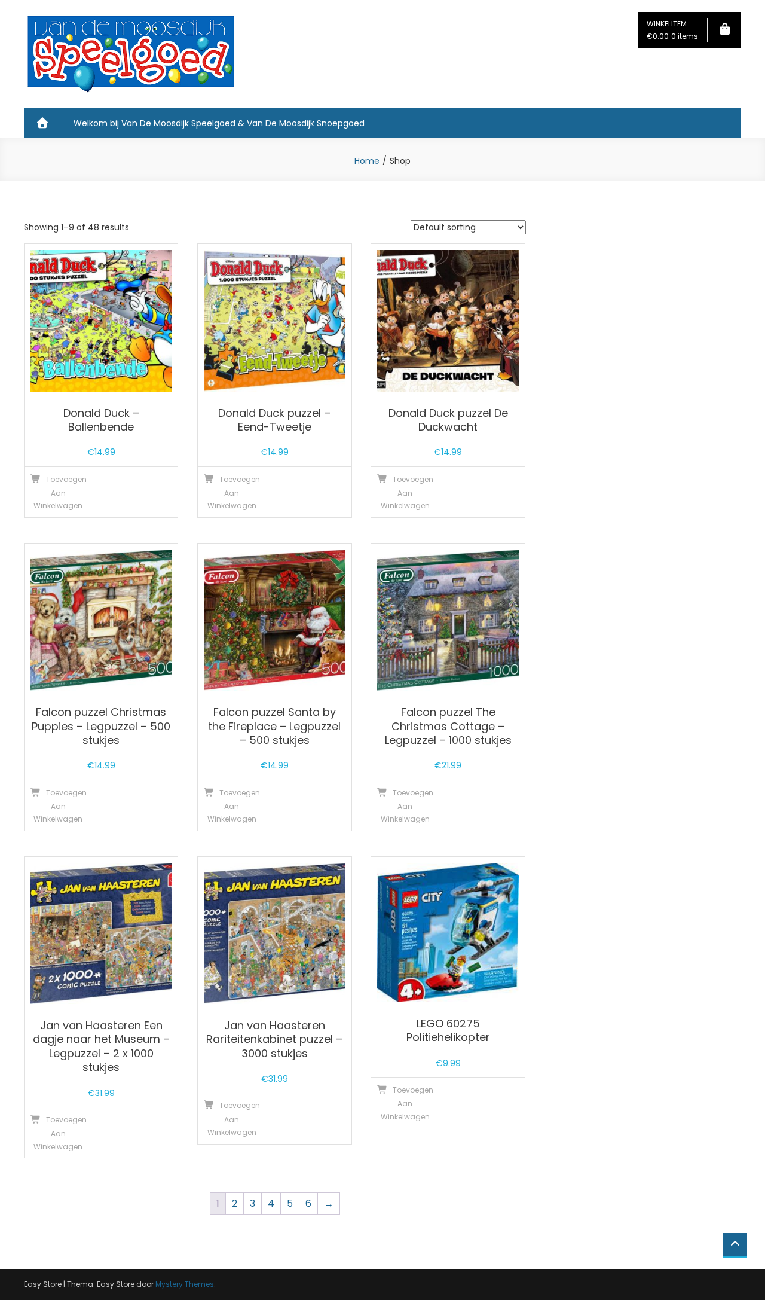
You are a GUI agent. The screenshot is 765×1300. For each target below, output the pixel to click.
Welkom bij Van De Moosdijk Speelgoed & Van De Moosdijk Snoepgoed (219, 123)
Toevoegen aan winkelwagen (60, 492)
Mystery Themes (184, 1284)
